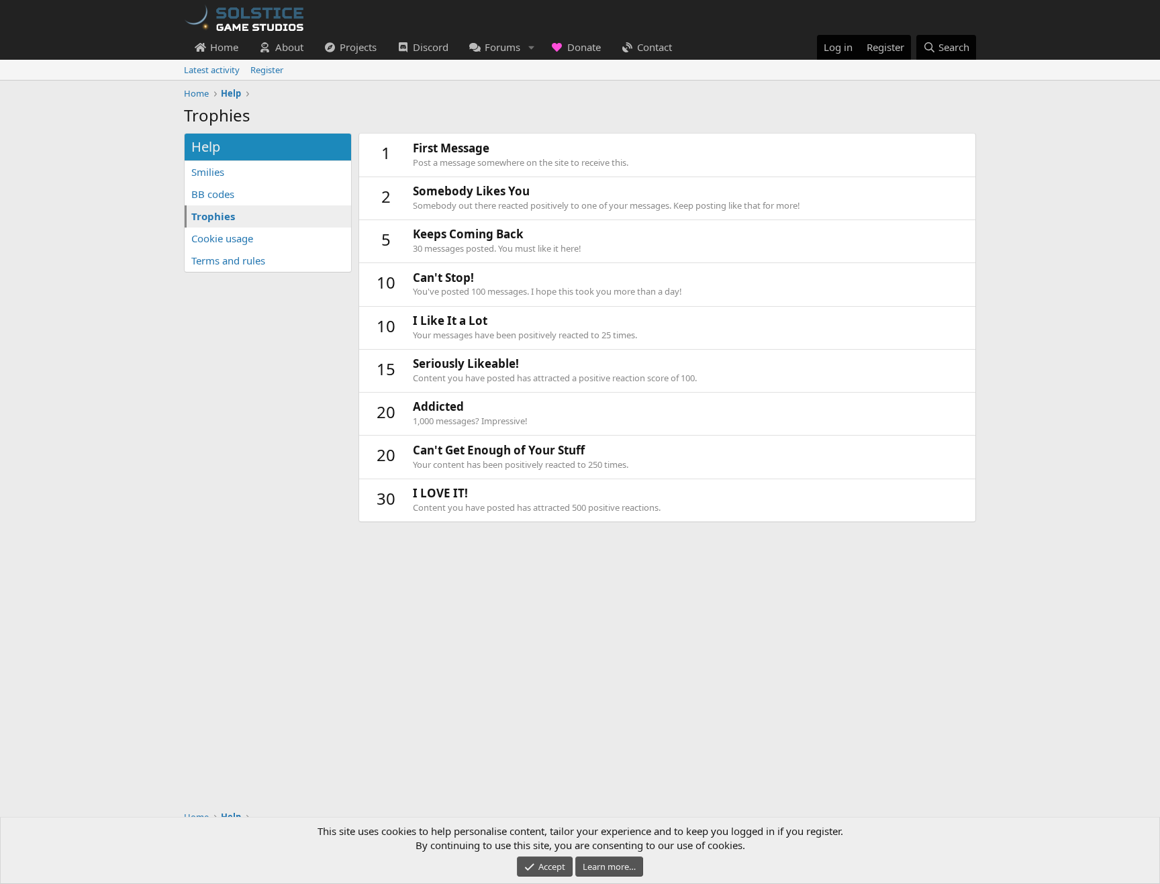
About (289, 47)
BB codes (212, 194)
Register (266, 70)
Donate (584, 47)
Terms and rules (228, 260)
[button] (531, 47)
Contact (654, 47)
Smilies (207, 172)
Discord (430, 47)
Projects (358, 47)
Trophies (213, 216)
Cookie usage (222, 238)
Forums (502, 47)
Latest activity (212, 70)
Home (224, 47)
